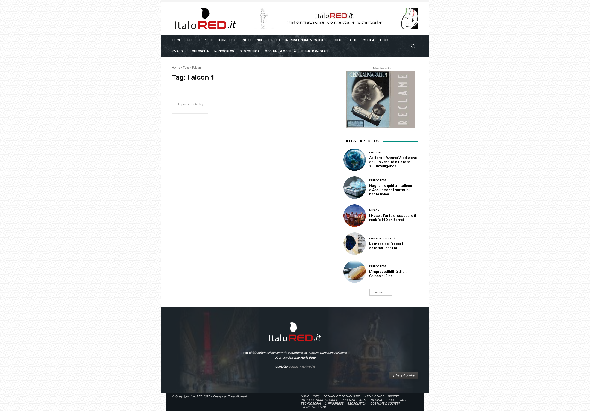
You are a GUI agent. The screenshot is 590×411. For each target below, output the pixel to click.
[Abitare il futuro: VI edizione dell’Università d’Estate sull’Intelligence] (354, 160)
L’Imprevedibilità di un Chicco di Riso (388, 274)
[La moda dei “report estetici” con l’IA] (354, 243)
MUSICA (374, 210)
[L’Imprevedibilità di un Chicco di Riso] (354, 271)
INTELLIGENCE (378, 152)
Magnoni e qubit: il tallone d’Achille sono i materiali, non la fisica (390, 190)
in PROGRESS (377, 180)
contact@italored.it (302, 366)
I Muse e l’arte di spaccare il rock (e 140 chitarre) (392, 218)
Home (176, 67)
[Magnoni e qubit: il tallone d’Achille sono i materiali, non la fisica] (354, 187)
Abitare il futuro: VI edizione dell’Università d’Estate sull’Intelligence (393, 162)
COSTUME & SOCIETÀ (382, 238)
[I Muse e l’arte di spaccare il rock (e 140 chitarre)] (354, 215)
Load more (379, 292)
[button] (412, 45)
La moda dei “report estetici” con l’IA (386, 246)
